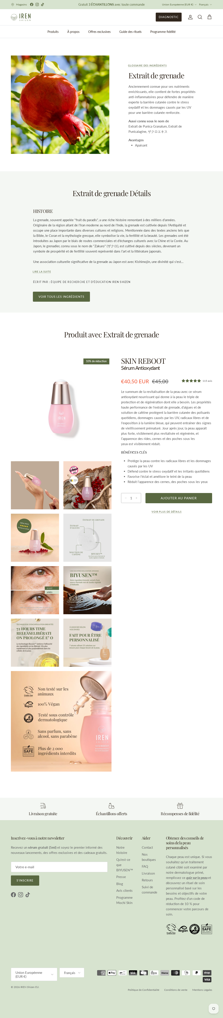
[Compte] (189, 17)
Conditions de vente (175, 989)
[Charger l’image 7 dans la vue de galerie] (87, 590)
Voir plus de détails (167, 511)
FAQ (145, 866)
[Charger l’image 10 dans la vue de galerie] (61, 721)
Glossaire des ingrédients (147, 65)
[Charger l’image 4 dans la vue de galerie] (35, 538)
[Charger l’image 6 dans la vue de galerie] (35, 590)
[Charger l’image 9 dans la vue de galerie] (87, 643)
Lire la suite (42, 271)
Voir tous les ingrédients (61, 296)
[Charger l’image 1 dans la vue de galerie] (61, 406)
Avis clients (124, 890)
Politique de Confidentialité (143, 989)
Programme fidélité (163, 32)
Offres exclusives (99, 32)
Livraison (148, 873)
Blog (119, 884)
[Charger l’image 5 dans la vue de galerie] (87, 538)
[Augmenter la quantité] (137, 498)
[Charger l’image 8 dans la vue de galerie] (35, 643)
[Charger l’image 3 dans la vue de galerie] (87, 485)
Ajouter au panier (179, 498)
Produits (53, 32)
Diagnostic (169, 17)
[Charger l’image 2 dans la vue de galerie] (35, 485)
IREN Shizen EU (29, 987)
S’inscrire (25, 880)
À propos (73, 32)
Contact (147, 847)
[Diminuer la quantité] (124, 498)
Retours (147, 880)
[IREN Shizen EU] (20, 17)
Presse (121, 877)
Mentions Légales (202, 989)
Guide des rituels (130, 32)
